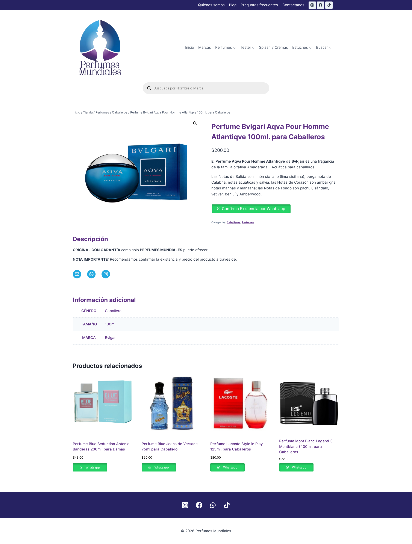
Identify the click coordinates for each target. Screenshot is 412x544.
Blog (232, 5)
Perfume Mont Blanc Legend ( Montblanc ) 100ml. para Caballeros (305, 446)
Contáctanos (293, 5)
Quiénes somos (211, 5)
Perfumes (248, 222)
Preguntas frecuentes (259, 5)
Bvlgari (111, 337)
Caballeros (233, 222)
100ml (110, 324)
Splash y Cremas (273, 47)
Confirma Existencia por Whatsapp (253, 208)
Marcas (204, 47)
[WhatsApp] (212, 505)
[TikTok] (329, 5)
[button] (195, 123)
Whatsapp (93, 467)
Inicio (189, 47)
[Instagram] (312, 5)
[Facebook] (320, 5)
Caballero (113, 311)
